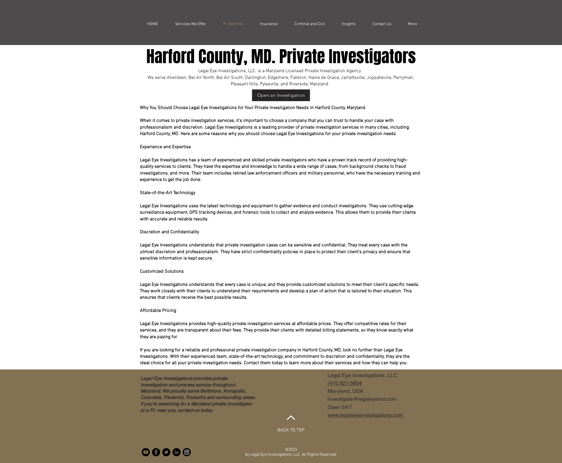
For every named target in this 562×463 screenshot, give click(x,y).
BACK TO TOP (290, 430)
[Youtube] (146, 452)
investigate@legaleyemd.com (362, 399)
